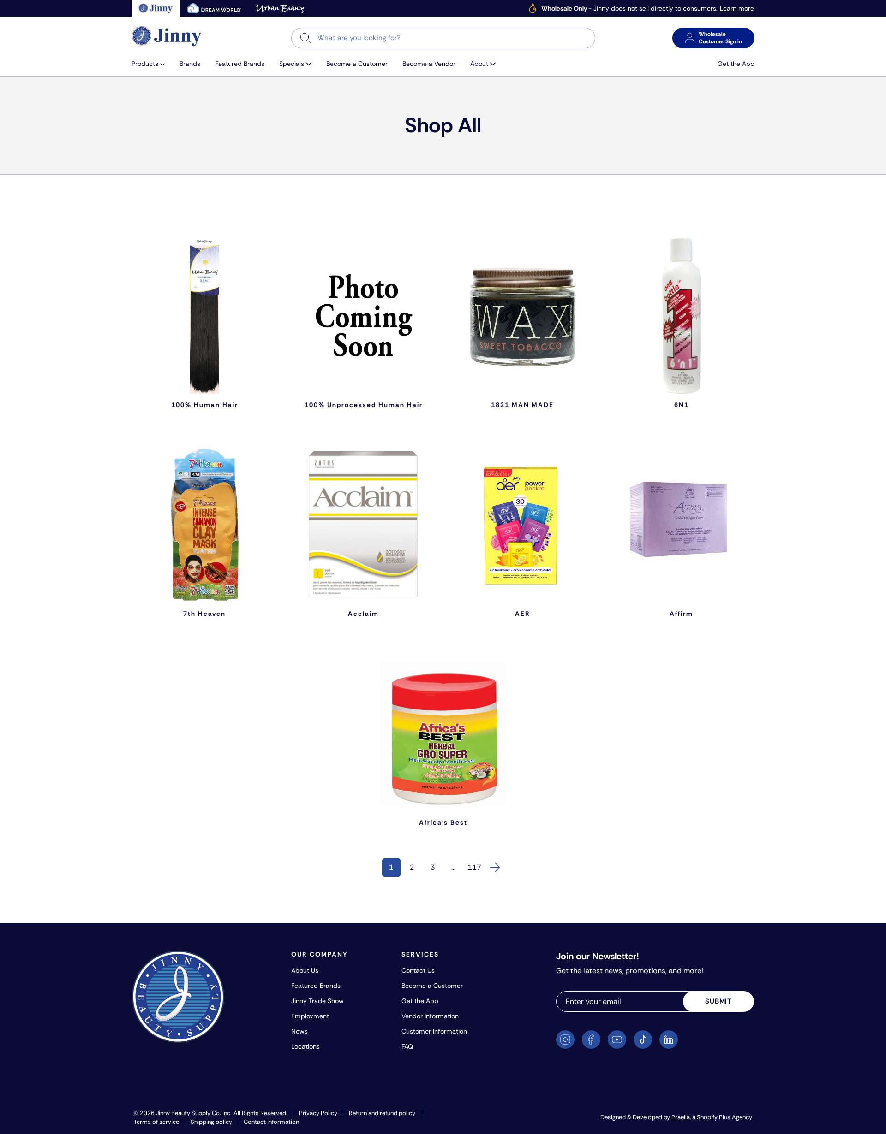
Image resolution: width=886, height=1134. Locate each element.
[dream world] (214, 8)
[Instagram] (565, 1039)
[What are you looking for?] (305, 38)
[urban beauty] (280, 8)
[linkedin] (668, 1039)
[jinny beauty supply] (156, 8)
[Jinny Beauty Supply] (167, 36)
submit (718, 1001)
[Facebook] (591, 1039)
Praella (680, 1117)
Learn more (737, 8)
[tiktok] (643, 1039)
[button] (152, 64)
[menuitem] (152, 64)
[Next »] (495, 867)
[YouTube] (617, 1039)
